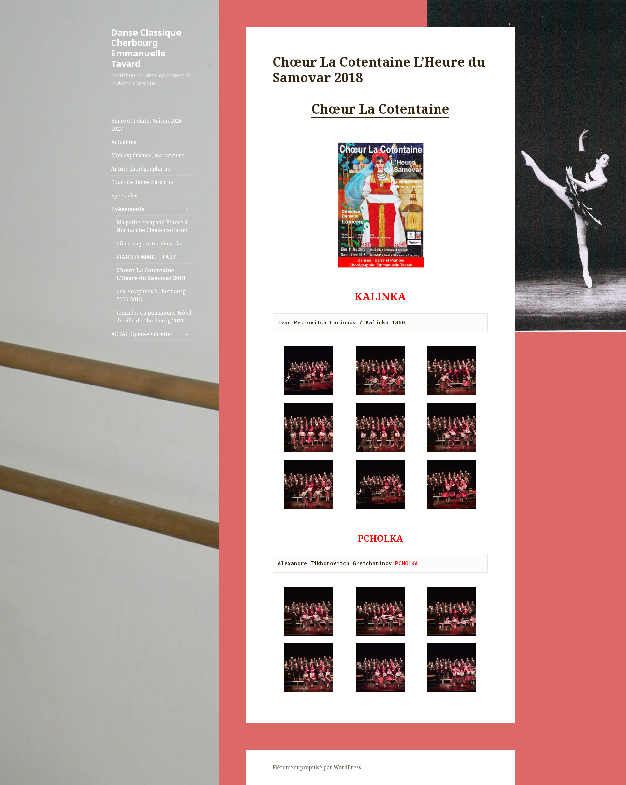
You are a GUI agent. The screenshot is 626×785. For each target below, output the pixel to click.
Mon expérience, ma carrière (147, 155)
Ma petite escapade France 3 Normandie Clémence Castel (151, 226)
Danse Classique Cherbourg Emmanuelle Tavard (146, 48)
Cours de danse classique (142, 182)
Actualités (123, 142)
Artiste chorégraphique (140, 168)
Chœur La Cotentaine (380, 108)
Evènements (127, 208)
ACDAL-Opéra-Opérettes (142, 334)
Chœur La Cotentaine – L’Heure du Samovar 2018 (150, 274)
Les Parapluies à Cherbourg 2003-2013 (151, 295)
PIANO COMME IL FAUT (146, 256)
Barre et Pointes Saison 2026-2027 (147, 124)
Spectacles (124, 195)
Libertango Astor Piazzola (148, 243)
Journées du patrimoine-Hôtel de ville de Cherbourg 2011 (153, 316)
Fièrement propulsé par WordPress (317, 767)
